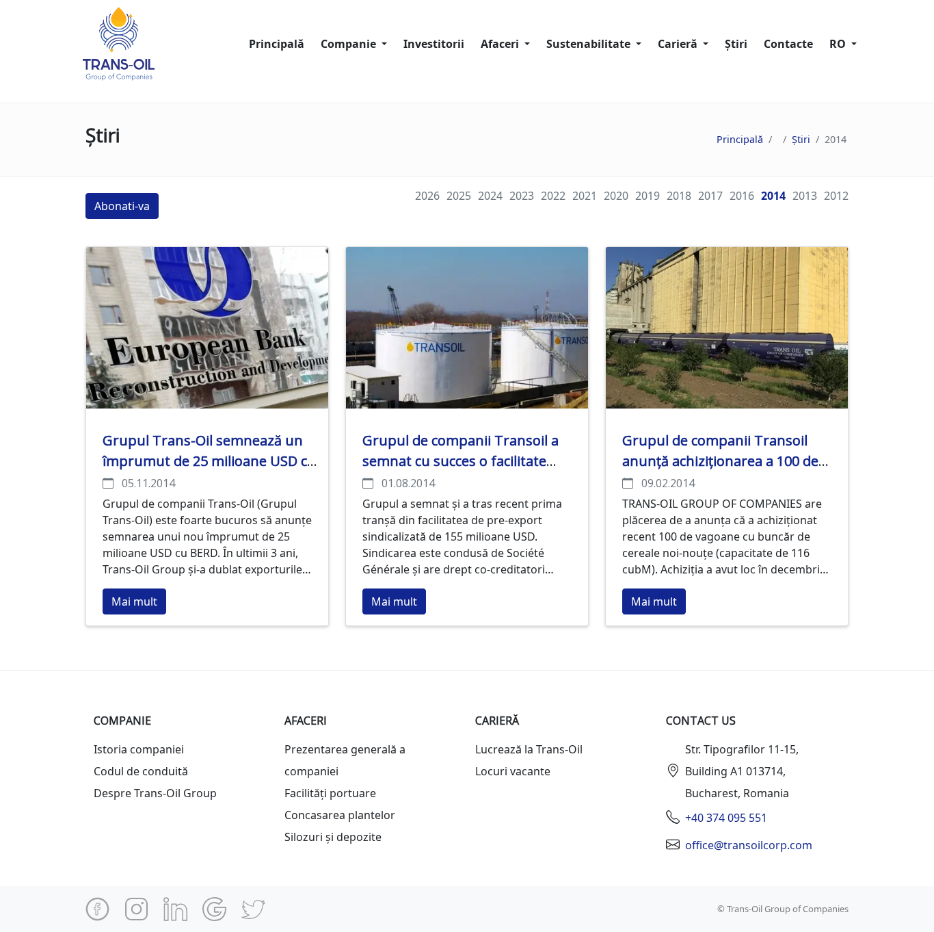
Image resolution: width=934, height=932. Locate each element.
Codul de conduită (141, 771)
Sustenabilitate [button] (589, 43)
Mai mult (134, 601)
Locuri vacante (512, 771)
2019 (647, 195)
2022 (553, 195)
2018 (679, 195)
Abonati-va (122, 205)
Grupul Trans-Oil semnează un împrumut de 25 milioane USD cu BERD (209, 461)
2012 (836, 195)
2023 (521, 195)
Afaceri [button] (501, 43)
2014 (773, 195)
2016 (742, 195)
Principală (276, 43)
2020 (616, 195)
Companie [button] (350, 43)
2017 (710, 195)
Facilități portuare (330, 793)
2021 (584, 195)
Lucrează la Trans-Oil (529, 749)
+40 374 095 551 (726, 817)
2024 (490, 195)
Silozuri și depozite (333, 836)
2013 (804, 195)
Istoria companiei (139, 749)
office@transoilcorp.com (748, 845)
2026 (427, 195)
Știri (736, 43)
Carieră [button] (679, 43)
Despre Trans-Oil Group (155, 793)
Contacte (788, 43)
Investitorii (433, 43)
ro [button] (839, 43)
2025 (458, 195)
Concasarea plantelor (339, 815)
